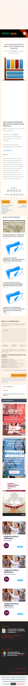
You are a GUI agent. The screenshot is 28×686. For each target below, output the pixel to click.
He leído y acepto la (13, 371)
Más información (20, 684)
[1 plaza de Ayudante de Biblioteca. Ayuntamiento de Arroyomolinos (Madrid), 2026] (14, 297)
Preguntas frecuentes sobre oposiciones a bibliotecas (14, 394)
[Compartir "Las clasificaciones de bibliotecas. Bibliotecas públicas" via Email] (20, 190)
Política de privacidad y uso (18, 672)
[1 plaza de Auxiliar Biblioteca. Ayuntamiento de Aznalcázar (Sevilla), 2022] (14, 248)
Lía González (13, 51)
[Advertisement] (14, 15)
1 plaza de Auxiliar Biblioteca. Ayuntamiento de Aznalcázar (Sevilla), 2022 (14, 259)
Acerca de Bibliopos (8, 386)
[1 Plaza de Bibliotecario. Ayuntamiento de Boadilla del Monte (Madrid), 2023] (14, 273)
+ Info (18, 632)
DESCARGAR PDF (7, 150)
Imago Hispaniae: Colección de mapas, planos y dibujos (13, 235)
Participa (21, 655)
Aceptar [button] (13, 684)
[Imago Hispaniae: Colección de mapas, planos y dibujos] (14, 226)
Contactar (5, 390)
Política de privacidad (20, 370)
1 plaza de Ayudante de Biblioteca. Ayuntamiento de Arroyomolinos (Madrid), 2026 (14, 309)
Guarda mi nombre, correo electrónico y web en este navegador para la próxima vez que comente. (13, 351)
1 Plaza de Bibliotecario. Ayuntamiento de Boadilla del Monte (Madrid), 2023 (13, 284)
